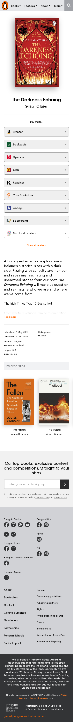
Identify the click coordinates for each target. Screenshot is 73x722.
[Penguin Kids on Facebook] (39, 524)
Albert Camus (54, 434)
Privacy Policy (60, 497)
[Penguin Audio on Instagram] (6, 577)
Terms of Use (42, 497)
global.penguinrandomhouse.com (25, 716)
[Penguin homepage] (5, 5)
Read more (10, 316)
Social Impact (12, 643)
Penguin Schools (14, 635)
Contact (9, 605)
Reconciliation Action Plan (51, 635)
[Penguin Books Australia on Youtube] (27, 524)
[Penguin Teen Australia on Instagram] (13, 548)
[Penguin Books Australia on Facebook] (6, 524)
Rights (40, 609)
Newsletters (11, 620)
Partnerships (11, 627)
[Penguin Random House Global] (15, 707)
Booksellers (11, 597)
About (7, 589)
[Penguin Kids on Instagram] (46, 524)
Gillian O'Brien (36, 106)
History (42, 335)
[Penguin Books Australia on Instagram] (13, 524)
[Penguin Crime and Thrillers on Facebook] (6, 563)
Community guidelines (49, 596)
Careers (41, 590)
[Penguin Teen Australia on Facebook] (6, 548)
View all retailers (36, 245)
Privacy (40, 622)
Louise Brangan (19, 434)
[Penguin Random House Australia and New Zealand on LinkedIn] (6, 534)
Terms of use (44, 628)
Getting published (15, 612)
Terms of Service (38, 698)
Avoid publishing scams (50, 615)
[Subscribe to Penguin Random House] (64, 484)
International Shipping (49, 641)
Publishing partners (47, 602)
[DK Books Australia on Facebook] (39, 553)
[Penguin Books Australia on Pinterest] (20, 524)
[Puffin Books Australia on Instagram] (39, 539)
